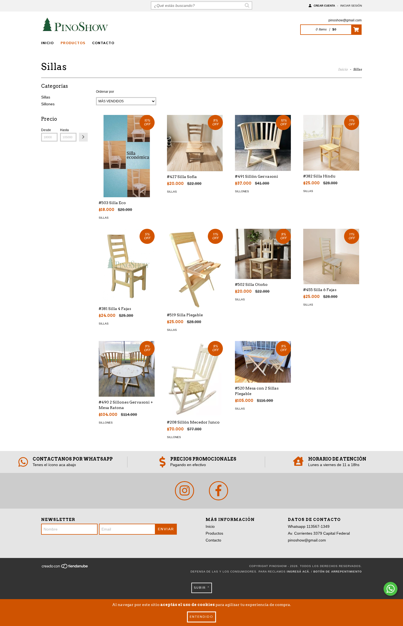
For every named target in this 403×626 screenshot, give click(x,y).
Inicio (47, 43)
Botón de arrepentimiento (337, 571)
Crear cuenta (324, 5)
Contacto (103, 43)
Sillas (45, 97)
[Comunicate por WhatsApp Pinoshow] (391, 589)
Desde (46, 130)
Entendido (201, 616)
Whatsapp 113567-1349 (309, 526)
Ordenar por (105, 92)
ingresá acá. (298, 571)
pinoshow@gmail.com (345, 20)
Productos (73, 43)
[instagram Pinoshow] (184, 490)
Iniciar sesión (351, 5)
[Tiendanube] (65, 567)
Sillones (48, 104)
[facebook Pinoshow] (218, 490)
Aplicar (83, 137)
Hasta (64, 130)
